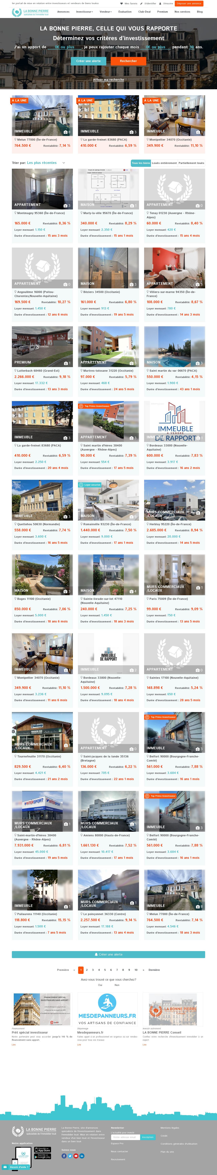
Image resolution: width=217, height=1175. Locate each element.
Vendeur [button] (105, 12)
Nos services (182, 12)
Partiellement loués (191, 163)
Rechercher (128, 61)
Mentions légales (170, 1128)
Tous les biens (141, 163)
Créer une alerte (88, 61)
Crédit (164, 1136)
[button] (108, 80)
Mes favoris (130, 3)
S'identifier (150, 3)
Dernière (154, 970)
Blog (200, 12)
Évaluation (125, 12)
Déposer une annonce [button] (189, 3)
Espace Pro (117, 1143)
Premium (162, 12)
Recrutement (118, 1159)
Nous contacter (119, 1151)
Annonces (63, 12)
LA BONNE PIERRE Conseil (162, 1032)
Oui (100, 985)
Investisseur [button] (83, 12)
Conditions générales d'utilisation (179, 1144)
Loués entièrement (164, 163)
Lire (14, 1044)
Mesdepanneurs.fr (90, 1032)
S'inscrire (168, 3)
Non (117, 985)
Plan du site (167, 1152)
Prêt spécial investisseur (30, 1032)
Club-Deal (144, 12)
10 (135, 970)
